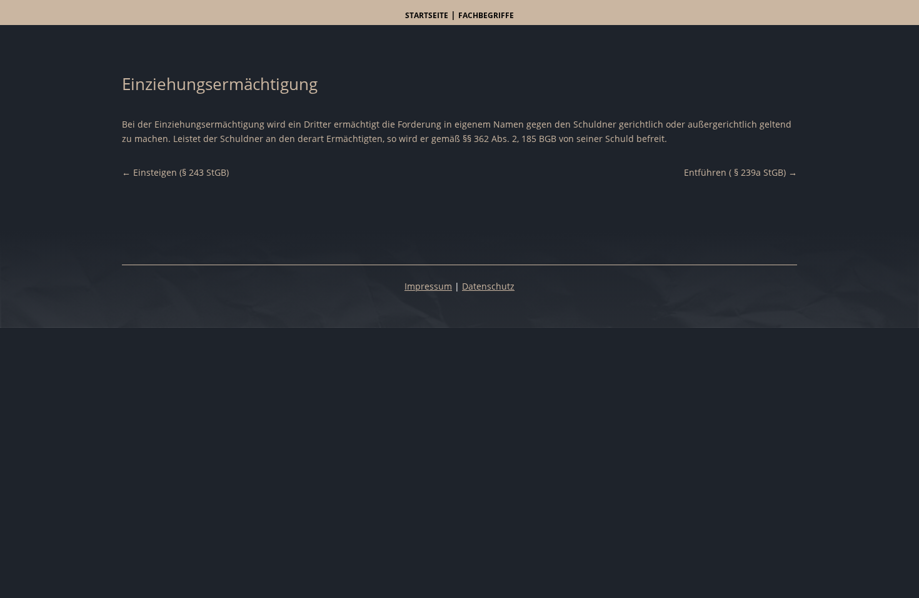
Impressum (428, 286)
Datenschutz (488, 286)
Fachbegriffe (486, 15)
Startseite (426, 15)
